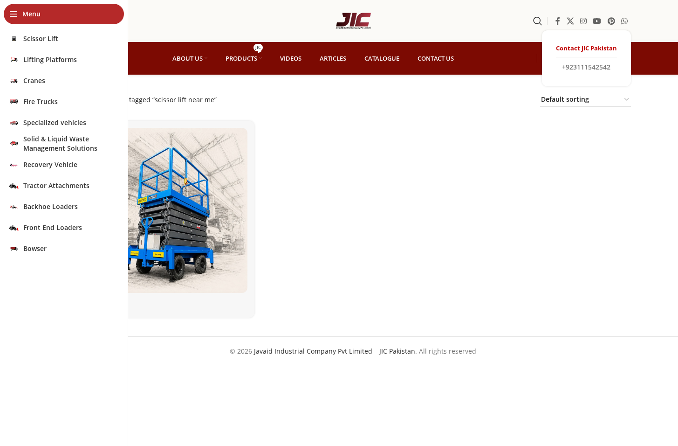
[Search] (537, 21)
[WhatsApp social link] (624, 21)
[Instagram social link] (583, 21)
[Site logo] (353, 20)
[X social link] (570, 21)
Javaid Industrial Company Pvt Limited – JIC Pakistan (334, 351)
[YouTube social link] (597, 21)
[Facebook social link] (557, 21)
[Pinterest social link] (611, 21)
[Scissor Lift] (164, 210)
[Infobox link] (586, 58)
